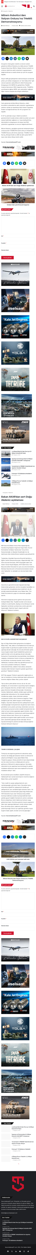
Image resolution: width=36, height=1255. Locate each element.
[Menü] (2, 7)
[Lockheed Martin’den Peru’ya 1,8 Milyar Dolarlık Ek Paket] (5, 454)
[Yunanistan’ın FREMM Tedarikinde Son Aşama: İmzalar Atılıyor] (5, 468)
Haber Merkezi (6, 25)
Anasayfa (4, 11)
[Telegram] (23, 58)
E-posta (3, 243)
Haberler (10, 11)
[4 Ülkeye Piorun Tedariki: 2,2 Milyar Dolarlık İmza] (5, 483)
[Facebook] (3, 58)
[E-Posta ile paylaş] (27, 58)
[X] (7, 58)
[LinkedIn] (11, 58)
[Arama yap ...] (34, 7)
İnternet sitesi (5, 250)
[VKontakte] (15, 58)
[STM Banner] (18, 98)
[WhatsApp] (19, 58)
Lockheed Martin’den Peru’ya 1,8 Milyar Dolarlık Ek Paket (21, 452)
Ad (2, 236)
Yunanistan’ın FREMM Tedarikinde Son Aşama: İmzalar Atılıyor (23, 467)
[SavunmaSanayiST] (18, 6)
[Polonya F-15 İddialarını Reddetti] (5, 476)
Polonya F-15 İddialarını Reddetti (22, 473)
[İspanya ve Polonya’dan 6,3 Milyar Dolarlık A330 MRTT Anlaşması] (5, 461)
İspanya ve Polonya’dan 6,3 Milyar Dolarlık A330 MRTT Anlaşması (22, 459)
